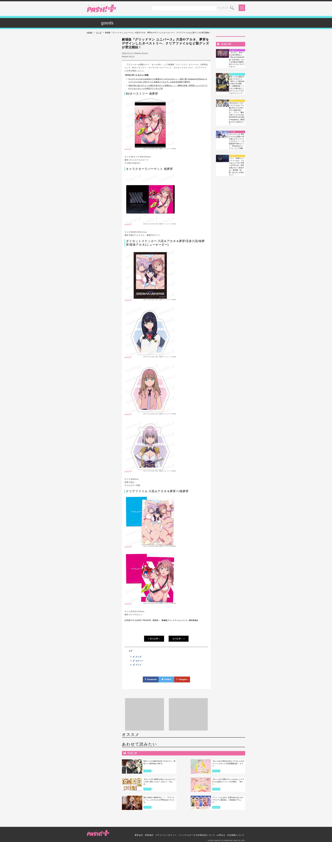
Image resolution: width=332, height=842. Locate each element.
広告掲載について (235, 835)
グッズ (98, 33)
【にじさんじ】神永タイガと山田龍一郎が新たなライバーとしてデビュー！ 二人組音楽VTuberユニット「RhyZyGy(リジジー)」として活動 (237, 141)
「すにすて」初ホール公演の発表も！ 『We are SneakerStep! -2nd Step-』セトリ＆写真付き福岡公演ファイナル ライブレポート (237, 60)
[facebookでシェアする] (151, 681)
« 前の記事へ (154, 639)
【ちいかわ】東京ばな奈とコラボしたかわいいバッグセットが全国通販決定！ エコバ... (228, 763)
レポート (233, 50)
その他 (232, 132)
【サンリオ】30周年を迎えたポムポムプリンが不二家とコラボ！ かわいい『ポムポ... (159, 781)
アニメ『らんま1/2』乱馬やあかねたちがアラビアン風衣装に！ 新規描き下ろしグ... (227, 799)
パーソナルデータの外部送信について (197, 835)
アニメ (138, 665)
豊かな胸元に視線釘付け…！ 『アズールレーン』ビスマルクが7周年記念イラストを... (159, 799)
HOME (89, 33)
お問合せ (221, 835)
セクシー (139, 661)
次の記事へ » (178, 639)
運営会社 (139, 835)
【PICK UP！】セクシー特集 (137, 75)
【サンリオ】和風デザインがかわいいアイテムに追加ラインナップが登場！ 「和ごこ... (228, 781)
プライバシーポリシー (166, 835)
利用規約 (149, 835)
